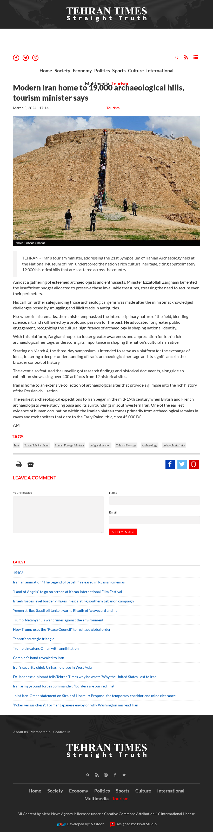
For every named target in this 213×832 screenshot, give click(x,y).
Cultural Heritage (126, 445)
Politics (102, 70)
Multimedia (97, 83)
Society (62, 70)
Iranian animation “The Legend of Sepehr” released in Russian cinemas (69, 582)
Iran (16, 445)
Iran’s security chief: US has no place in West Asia (52, 667)
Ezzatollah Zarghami (36, 445)
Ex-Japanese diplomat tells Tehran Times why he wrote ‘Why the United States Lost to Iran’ (85, 676)
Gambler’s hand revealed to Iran (38, 657)
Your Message (22, 493)
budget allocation (100, 445)
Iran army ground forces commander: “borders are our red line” (64, 686)
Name (113, 493)
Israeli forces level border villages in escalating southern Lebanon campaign (73, 601)
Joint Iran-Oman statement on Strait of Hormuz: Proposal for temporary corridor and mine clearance (94, 695)
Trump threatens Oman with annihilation (46, 648)
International (160, 70)
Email (113, 512)
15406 (18, 572)
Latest (19, 562)
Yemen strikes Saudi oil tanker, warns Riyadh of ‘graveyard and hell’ (66, 610)
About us (20, 732)
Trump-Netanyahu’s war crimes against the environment (58, 620)
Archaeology (149, 445)
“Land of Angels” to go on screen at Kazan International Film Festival (67, 591)
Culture (136, 70)
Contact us (61, 732)
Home (45, 70)
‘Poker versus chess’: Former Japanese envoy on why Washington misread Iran (75, 705)
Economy (82, 70)
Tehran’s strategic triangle (33, 638)
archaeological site (174, 445)
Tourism (119, 83)
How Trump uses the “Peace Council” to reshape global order (62, 629)
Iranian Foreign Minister (69, 445)
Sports (119, 70)
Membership (40, 732)
